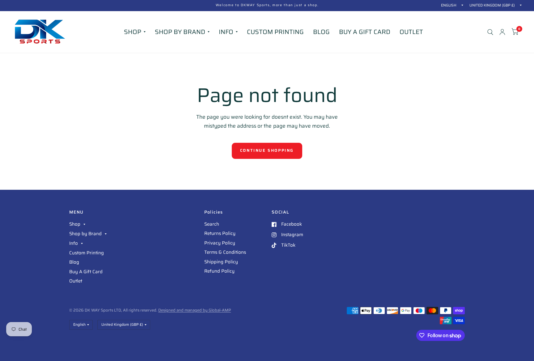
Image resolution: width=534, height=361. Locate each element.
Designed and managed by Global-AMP (194, 310)
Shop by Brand (180, 32)
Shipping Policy (221, 261)
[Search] (490, 32)
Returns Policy (219, 233)
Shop (132, 32)
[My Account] (502, 32)
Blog (321, 32)
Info (226, 32)
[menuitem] (134, 31)
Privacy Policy (219, 243)
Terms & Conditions (225, 252)
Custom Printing (275, 32)
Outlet (411, 32)
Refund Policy (219, 271)
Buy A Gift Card (364, 32)
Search (211, 224)
